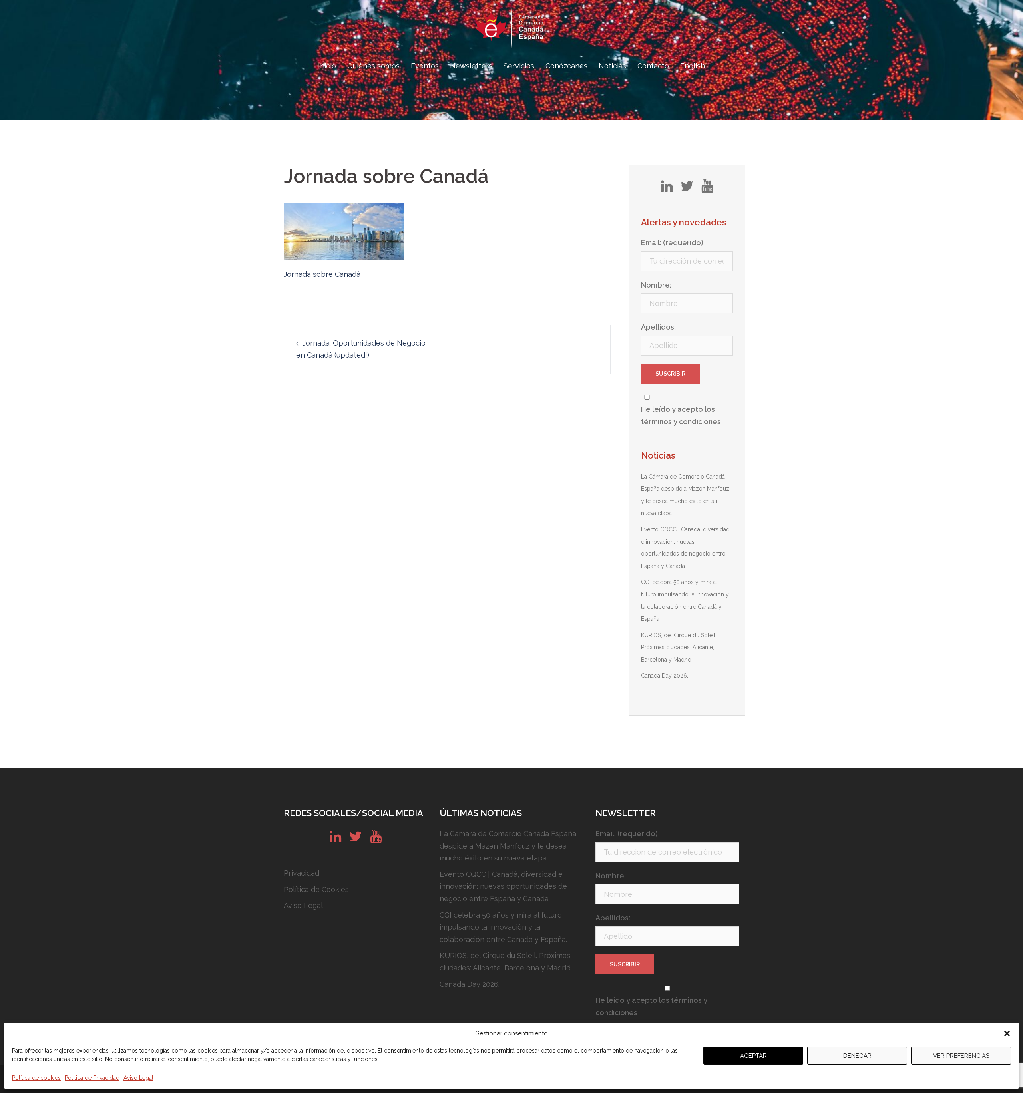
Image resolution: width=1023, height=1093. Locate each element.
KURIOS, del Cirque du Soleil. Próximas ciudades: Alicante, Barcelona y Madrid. (678, 647)
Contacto (653, 66)
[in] (667, 189)
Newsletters (471, 66)
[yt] (707, 189)
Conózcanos (566, 66)
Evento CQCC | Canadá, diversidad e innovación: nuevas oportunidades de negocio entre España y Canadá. (503, 886)
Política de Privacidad (92, 1078)
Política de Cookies (316, 889)
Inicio (327, 66)
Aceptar (753, 1055)
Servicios (519, 66)
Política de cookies (36, 1078)
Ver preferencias (961, 1055)
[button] (1007, 1033)
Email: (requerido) (672, 242)
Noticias (612, 66)
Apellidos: (658, 327)
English (692, 66)
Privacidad (301, 873)
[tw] (687, 189)
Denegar (857, 1055)
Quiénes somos (373, 66)
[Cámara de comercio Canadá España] (511, 30)
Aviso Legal (138, 1078)
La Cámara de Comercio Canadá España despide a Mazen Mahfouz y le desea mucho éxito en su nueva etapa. (508, 845)
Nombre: (656, 285)
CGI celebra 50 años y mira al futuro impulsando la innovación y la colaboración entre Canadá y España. (503, 927)
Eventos (425, 66)
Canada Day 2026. (664, 675)
